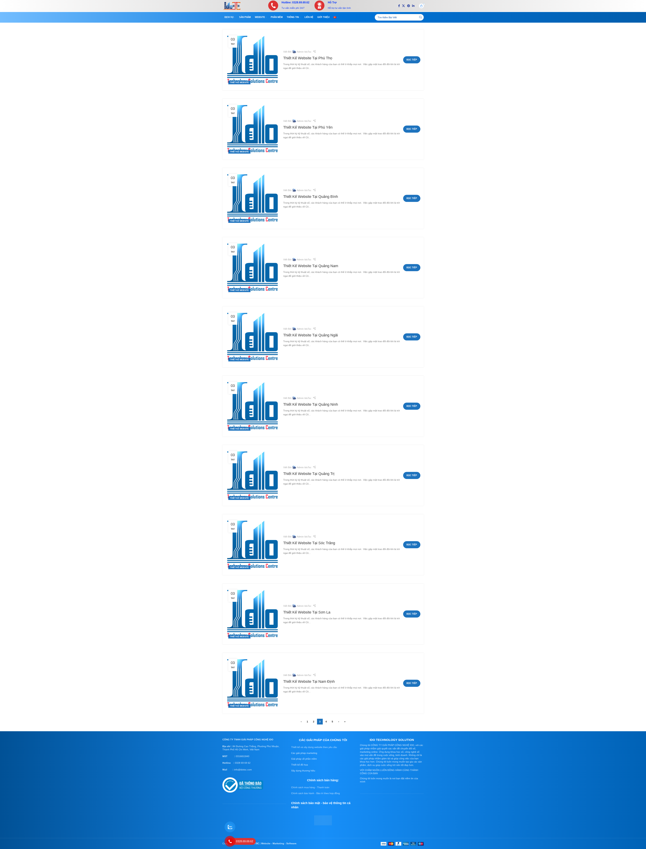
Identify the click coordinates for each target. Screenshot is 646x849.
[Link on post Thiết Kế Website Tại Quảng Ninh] (253, 406)
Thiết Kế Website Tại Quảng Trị (308, 474)
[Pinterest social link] (408, 5)
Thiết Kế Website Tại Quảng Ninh (310, 404)
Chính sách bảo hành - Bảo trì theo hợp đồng (315, 793)
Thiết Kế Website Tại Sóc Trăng (309, 543)
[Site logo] (231, 5)
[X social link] (403, 5)
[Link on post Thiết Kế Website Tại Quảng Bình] (253, 198)
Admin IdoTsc (304, 51)
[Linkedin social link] (413, 5)
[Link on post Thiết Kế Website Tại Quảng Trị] (253, 475)
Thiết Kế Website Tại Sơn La (306, 612)
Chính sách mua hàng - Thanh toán (310, 787)
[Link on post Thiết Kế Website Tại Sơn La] (253, 614)
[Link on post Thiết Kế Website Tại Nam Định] (253, 683)
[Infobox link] (288, 5)
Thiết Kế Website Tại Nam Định (309, 681)
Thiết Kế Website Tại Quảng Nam (310, 266)
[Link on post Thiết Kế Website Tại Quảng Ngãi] (253, 337)
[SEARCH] (420, 17)
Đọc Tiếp (412, 59)
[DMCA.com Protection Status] (323, 820)
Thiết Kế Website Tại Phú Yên (308, 127)
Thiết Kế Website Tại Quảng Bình (310, 196)
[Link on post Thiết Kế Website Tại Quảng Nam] (253, 268)
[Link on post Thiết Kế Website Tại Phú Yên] (253, 129)
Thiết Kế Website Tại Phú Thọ (307, 58)
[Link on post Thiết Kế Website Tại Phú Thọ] (253, 60)
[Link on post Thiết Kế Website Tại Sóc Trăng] (253, 545)
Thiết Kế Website (239, 82)
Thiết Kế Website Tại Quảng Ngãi (310, 335)
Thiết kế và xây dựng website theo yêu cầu (314, 747)
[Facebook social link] (399, 5)
